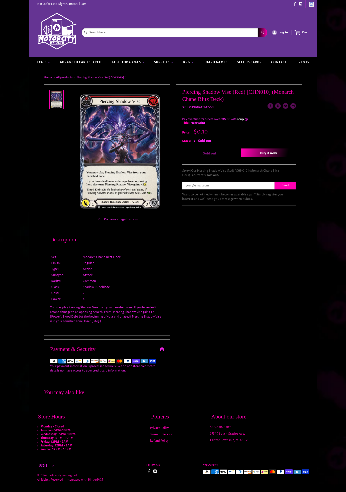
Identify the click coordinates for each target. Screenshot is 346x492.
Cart (305, 32)
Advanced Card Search (81, 62)
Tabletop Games (126, 62)
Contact (279, 62)
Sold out (209, 153)
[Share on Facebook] (270, 106)
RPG (187, 62)
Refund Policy (159, 441)
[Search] (262, 32)
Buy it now (268, 153)
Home (48, 77)
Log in (283, 32)
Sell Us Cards (249, 62)
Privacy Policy (159, 428)
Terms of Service (161, 434)
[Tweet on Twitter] (285, 106)
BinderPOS (95, 480)
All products (64, 77)
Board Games (215, 62)
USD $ (43, 466)
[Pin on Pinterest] (278, 106)
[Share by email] (293, 106)
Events (303, 62)
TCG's (42, 62)
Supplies (162, 62)
